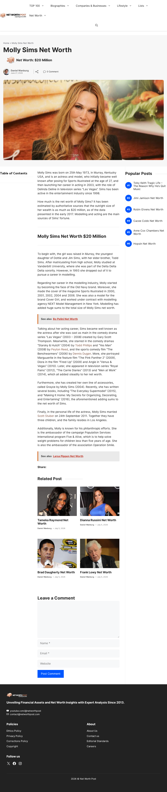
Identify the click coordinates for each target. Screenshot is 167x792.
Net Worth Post (88, 778)
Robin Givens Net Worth (148, 209)
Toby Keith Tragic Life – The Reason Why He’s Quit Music (149, 186)
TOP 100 (34, 5)
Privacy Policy (15, 735)
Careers (91, 746)
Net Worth (35, 15)
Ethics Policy (14, 730)
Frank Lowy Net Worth (96, 572)
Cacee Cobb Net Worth (147, 220)
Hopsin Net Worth (144, 243)
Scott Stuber (46, 416)
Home (6, 43)
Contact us (93, 735)
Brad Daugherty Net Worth (56, 572)
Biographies (58, 5)
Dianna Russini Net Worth (98, 520)
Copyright (12, 746)
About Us (92, 730)
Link (45, 72)
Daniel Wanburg (20, 70)
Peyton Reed (59, 349)
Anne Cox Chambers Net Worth (148, 232)
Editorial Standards (98, 741)
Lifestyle (122, 5)
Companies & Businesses (91, 5)
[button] (96, 25)
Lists (141, 5)
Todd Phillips (83, 345)
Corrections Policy (17, 741)
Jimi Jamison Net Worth (148, 198)
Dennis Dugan (82, 353)
